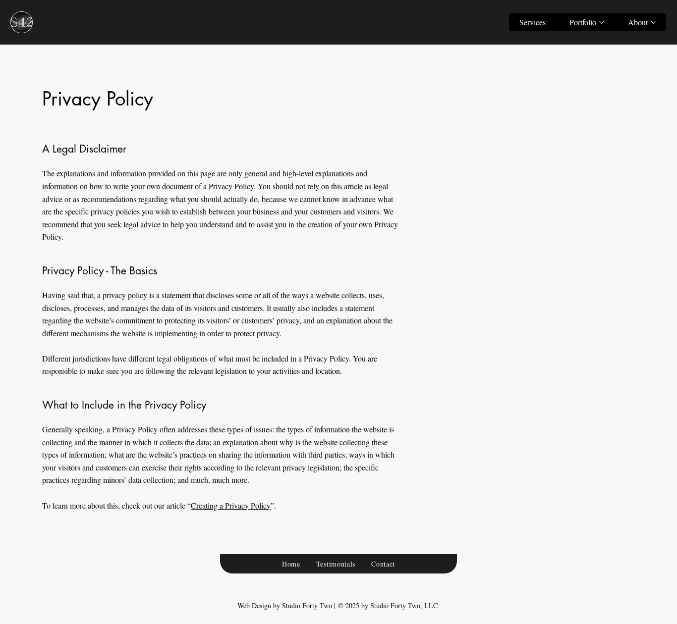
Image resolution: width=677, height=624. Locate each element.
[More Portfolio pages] (601, 22)
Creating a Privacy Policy (231, 505)
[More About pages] (653, 22)
